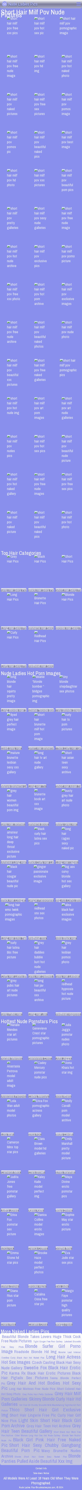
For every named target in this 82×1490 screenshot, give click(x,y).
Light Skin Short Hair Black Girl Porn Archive (41, 1423)
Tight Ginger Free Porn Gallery (48, 1341)
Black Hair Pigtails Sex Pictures (41, 1375)
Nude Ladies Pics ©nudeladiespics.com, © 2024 (41, 1487)
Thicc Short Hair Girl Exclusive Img (41, 1412)
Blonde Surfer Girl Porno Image (41, 1349)
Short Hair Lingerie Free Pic (33, 1415)
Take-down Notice (41, 1473)
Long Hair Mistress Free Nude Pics (32, 1388)
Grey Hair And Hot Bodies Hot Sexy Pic (41, 1385)
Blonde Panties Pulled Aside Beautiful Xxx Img (41, 1459)
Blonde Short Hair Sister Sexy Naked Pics (41, 1456)
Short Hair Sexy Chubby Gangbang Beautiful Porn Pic (41, 1448)
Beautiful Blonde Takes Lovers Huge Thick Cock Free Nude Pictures (41, 1339)
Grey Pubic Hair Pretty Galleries (37, 1394)
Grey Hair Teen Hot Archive (48, 1426)
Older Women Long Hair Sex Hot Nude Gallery (37, 1435)
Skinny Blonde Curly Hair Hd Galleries (41, 1401)
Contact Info (41, 1468)
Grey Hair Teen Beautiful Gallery (41, 1428)
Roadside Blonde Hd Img (35, 1351)
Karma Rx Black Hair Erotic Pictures (40, 1373)
